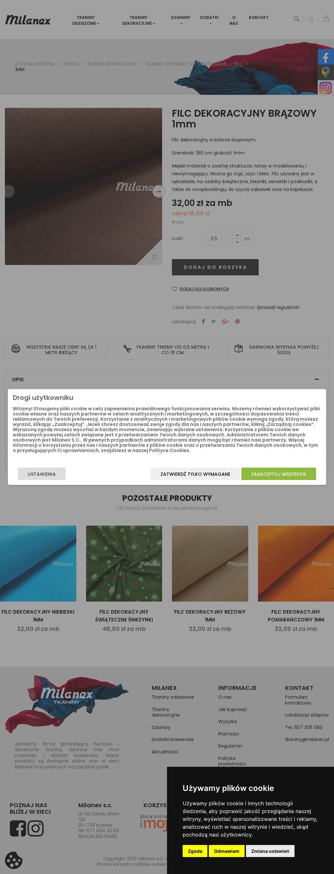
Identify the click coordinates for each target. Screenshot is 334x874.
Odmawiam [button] (226, 851)
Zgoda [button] (195, 851)
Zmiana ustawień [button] (270, 851)
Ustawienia (42, 474)
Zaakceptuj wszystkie (278, 474)
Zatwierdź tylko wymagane (195, 474)
